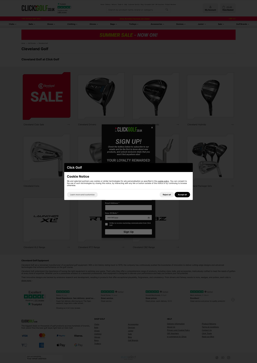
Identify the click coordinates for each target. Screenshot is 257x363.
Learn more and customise (82, 194)
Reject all (167, 194)
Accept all (182, 194)
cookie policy (163, 181)
